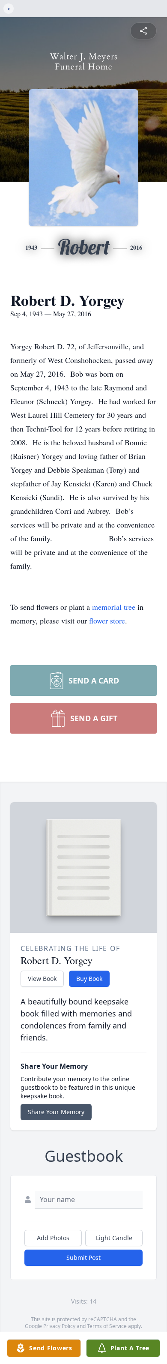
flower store (107, 620)
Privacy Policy (59, 1326)
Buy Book (89, 978)
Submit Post (83, 1257)
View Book (42, 978)
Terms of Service (107, 1326)
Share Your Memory (56, 1112)
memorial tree (113, 607)
